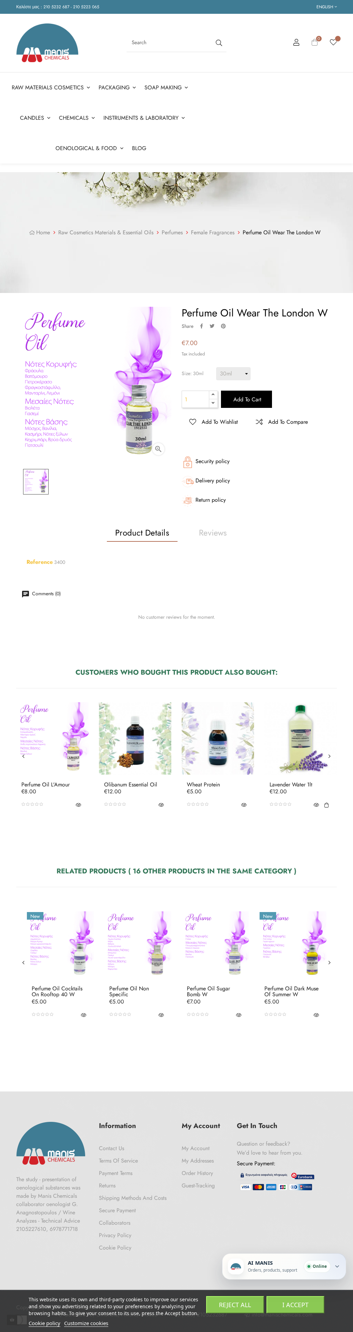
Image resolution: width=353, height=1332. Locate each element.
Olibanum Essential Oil (130, 785)
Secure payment (117, 1210)
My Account (196, 1148)
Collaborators (114, 1223)
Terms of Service (118, 1161)
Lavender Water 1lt (291, 785)
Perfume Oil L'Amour (45, 785)
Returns (107, 1185)
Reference (40, 562)
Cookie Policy (115, 1248)
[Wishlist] (333, 43)
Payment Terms (115, 1173)
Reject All (235, 1305)
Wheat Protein (203, 785)
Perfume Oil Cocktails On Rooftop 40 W (57, 992)
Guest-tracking (198, 1185)
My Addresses (198, 1161)
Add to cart (246, 399)
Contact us (111, 1148)
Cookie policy (44, 1323)
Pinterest (223, 326)
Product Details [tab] (142, 533)
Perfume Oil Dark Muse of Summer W (291, 992)
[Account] (296, 43)
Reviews (213, 533)
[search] (218, 42)
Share (201, 326)
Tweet (212, 326)
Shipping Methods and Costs (133, 1198)
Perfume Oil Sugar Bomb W (208, 992)
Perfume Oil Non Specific (129, 992)
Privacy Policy (115, 1235)
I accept (295, 1305)
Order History (197, 1173)
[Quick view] (78, 804)
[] (326, 804)
